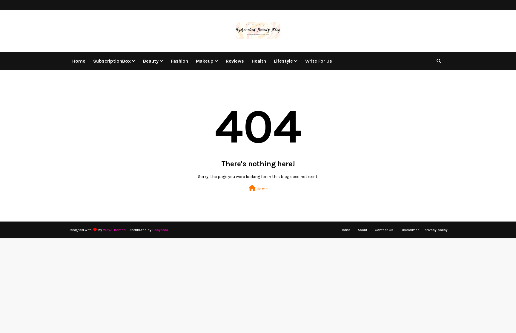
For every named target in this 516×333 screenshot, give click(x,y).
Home (262, 188)
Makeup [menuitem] (205, 61)
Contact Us (384, 230)
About (362, 230)
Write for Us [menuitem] (318, 61)
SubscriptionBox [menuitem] (112, 61)
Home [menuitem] (78, 61)
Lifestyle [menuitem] (283, 61)
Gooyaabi (160, 230)
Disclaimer (410, 230)
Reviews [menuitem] (235, 61)
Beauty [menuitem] (151, 61)
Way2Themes (114, 230)
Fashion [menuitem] (179, 61)
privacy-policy (436, 230)
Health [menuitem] (259, 61)
